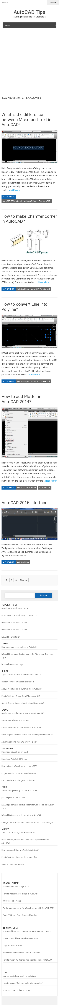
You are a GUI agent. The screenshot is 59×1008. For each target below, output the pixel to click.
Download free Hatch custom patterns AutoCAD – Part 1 (27, 931)
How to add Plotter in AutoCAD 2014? (21, 399)
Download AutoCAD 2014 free (14, 630)
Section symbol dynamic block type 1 (18, 682)
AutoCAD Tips (29, 12)
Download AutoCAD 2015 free (14, 622)
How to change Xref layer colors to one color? (23, 983)
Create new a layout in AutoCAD (15, 720)
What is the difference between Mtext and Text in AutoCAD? (26, 119)
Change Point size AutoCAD (13, 864)
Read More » (14, 190)
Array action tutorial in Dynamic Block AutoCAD (22, 689)
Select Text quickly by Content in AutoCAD (20, 790)
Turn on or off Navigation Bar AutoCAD (18, 832)
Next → (23, 580)
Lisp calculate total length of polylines (18, 780)
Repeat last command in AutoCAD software (21, 953)
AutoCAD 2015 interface (24, 502)
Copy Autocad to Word (13, 945)
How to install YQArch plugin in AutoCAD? (19, 615)
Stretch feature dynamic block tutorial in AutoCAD (23, 703)
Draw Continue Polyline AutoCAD (17, 990)
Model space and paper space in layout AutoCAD (23, 713)
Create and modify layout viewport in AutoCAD (21, 727)
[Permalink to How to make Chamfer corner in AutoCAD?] (29, 257)
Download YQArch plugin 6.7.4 (15, 608)
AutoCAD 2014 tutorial (12, 201)
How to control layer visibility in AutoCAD (19, 647)
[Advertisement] (29, 62)
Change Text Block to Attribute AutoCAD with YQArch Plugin (27, 822)
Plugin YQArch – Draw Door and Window (19, 773)
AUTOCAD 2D (9, 197)
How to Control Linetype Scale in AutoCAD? (20, 850)
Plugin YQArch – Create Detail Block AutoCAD (21, 696)
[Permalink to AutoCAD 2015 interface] (29, 541)
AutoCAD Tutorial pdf (40, 289)
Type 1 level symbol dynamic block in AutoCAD (22, 674)
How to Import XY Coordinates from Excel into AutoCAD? (27, 960)
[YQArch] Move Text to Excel (14, 798)
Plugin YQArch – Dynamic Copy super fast (20, 857)
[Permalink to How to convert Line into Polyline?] (29, 349)
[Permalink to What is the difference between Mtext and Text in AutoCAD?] (29, 165)
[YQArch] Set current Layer (13, 664)
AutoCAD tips (30, 201)
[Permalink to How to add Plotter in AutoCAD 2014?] (29, 459)
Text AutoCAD (44, 201)
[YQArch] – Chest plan (11, 637)
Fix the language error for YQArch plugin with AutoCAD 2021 (28, 908)
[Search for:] (23, 2)
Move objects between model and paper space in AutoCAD (27, 734)
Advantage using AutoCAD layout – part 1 (19, 742)
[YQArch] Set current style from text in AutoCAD (21, 815)
